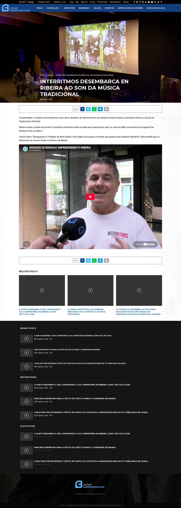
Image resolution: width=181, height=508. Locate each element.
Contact (126, 2)
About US (84, 2)
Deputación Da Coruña (130, 8)
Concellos (52, 8)
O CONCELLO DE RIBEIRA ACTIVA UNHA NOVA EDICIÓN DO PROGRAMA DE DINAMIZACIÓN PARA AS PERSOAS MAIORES (138, 311)
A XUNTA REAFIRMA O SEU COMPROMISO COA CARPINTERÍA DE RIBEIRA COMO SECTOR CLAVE (40, 311)
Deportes (69, 8)
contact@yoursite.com (95, 494)
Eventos (109, 8)
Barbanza (84, 8)
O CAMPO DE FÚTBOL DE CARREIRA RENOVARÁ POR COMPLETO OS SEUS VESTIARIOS (86, 311)
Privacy (92, 2)
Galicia (97, 8)
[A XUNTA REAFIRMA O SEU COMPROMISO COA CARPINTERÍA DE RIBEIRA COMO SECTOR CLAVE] (26, 339)
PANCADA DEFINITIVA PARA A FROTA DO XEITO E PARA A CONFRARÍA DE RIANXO (67, 349)
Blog (71, 2)
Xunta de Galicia (156, 8)
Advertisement (115, 2)
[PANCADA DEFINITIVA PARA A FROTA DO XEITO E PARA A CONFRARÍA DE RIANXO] (26, 352)
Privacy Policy (102, 2)
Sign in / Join (61, 2)
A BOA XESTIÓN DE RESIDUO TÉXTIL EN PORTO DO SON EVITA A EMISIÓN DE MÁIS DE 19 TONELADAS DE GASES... (80, 363)
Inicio (40, 8)
